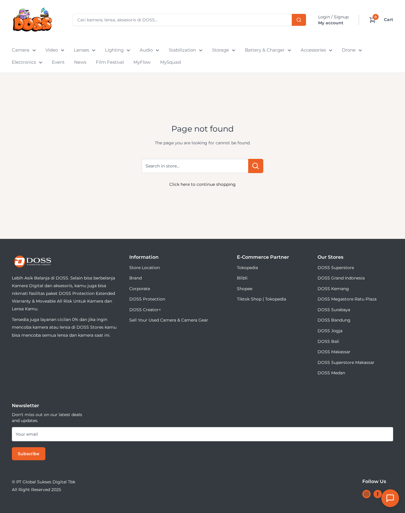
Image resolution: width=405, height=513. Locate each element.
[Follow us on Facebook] (378, 494)
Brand (135, 278)
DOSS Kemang (333, 288)
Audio (146, 50)
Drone (348, 50)
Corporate (139, 288)
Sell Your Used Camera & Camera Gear (168, 320)
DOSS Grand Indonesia (341, 278)
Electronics (24, 62)
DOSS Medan (331, 372)
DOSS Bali (328, 341)
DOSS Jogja (330, 330)
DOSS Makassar (334, 351)
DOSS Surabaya (334, 309)
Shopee (244, 288)
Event (58, 62)
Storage (220, 50)
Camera (20, 50)
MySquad (170, 62)
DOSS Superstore (336, 267)
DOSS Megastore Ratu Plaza (347, 299)
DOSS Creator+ (145, 309)
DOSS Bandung (334, 320)
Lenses (81, 50)
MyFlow (142, 62)
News (80, 62)
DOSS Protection (147, 299)
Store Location (144, 267)
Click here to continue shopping (202, 184)
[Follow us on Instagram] (366, 494)
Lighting (114, 50)
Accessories (313, 50)
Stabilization (182, 50)
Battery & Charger (265, 50)
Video (51, 50)
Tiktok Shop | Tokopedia (261, 299)
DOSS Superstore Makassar (346, 362)
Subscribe (28, 453)
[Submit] (299, 20)
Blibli (242, 278)
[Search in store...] (255, 166)
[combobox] (189, 20)
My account (330, 22)
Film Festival (110, 62)
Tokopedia (247, 267)
